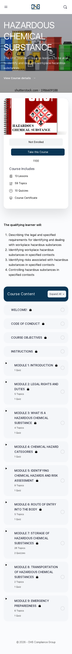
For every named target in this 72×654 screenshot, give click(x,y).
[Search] (65, 7)
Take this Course (38, 152)
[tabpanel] (36, 249)
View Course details (17, 78)
